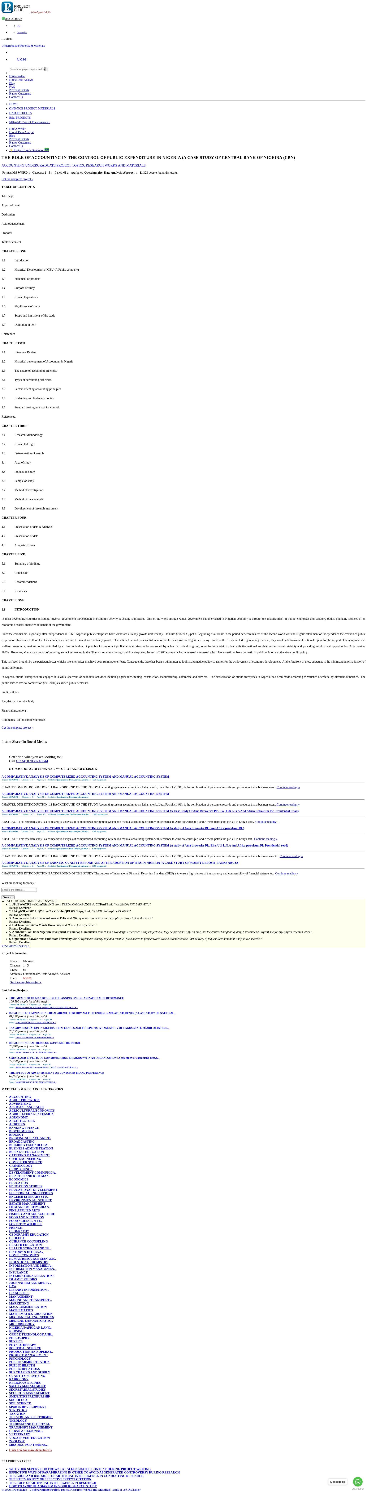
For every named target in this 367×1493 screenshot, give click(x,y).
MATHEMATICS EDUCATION (31, 1313)
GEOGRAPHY (19, 1231)
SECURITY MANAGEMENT (29, 1393)
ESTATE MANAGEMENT (27, 1203)
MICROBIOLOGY (22, 1324)
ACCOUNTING (20, 1096)
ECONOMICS (18, 1179)
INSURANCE (18, 1272)
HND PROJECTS (20, 113)
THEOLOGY (18, 1420)
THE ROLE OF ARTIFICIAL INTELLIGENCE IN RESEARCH (52, 1482)
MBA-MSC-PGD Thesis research (29, 122)
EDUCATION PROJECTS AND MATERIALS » (35, 1022)
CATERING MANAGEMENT (29, 1155)
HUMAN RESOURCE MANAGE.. (32, 1258)
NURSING (16, 1331)
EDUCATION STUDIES (25, 1186)
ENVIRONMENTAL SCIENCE (30, 1200)
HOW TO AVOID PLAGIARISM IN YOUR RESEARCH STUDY (53, 1486)
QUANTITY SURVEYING (27, 1375)
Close (21, 59)
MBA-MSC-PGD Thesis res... (28, 1444)
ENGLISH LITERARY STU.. (29, 1196)
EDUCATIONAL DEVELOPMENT (33, 1189)
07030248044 (13, 19)
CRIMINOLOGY (20, 1165)
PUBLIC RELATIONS (24, 1369)
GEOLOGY (17, 1238)
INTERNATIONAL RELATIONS (31, 1275)
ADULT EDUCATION (24, 1100)
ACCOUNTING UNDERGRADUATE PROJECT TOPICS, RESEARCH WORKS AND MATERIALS (74, 165)
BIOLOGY (16, 1134)
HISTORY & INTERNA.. (26, 1251)
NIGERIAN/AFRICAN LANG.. (30, 1327)
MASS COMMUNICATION (28, 1307)
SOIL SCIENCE (20, 1403)
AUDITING (17, 1124)
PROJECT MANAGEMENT (28, 1355)
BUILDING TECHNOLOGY (28, 1145)
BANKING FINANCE (24, 1127)
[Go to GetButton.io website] (358, 1489)
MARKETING (19, 1303)
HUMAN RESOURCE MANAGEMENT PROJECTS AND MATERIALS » (46, 1007)
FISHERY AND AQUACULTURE (32, 1213)
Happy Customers (20, 93)
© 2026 (56, 1489)
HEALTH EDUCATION (25, 1244)
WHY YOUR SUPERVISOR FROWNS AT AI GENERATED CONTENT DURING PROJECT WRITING (80, 1469)
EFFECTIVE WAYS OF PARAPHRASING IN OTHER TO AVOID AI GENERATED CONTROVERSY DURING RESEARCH (94, 1472)
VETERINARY (19, 1434)
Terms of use (119, 1489)
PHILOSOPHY (19, 1338)
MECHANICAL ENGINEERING (31, 1317)
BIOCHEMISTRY (21, 1131)
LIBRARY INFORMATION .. (29, 1289)
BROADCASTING (22, 1141)
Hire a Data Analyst (21, 79)
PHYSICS (16, 1341)
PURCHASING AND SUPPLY (29, 1372)
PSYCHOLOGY (20, 1358)
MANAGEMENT (21, 1296)
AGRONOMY (18, 1117)
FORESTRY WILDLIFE (25, 1224)
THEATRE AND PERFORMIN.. (31, 1417)
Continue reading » (288, 787)
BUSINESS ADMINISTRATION (31, 1148)
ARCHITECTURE (22, 1120)
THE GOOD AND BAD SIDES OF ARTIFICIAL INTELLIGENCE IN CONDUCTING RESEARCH (76, 1475)
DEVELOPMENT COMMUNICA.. (33, 1172)
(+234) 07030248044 (32, 761)
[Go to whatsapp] (358, 1481)
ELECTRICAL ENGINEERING (31, 1193)
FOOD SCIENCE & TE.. (25, 1220)
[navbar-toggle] (3, 39)
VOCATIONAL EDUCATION (29, 1437)
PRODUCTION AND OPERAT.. (31, 1351)
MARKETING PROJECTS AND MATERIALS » (35, 1052)
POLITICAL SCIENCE (25, 1348)
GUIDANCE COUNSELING (28, 1241)
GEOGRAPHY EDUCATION (29, 1234)
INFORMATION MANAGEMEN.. (32, 1269)
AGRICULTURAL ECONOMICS (32, 1110)
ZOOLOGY (17, 1441)
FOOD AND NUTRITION (26, 1217)
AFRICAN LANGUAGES (26, 1107)
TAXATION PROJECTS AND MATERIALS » (34, 1037)
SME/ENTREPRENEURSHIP (29, 1396)
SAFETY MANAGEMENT (27, 1386)
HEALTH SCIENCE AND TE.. (30, 1248)
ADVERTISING (20, 1103)
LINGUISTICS (19, 1293)
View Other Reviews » (15, 945)
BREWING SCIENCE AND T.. (30, 1138)
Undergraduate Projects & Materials (23, 45)
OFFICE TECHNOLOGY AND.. (31, 1334)
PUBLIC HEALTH (22, 1365)
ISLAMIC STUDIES (23, 1279)
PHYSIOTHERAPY (22, 1344)
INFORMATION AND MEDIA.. (30, 1265)
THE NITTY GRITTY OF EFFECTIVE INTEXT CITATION (50, 1479)
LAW (12, 1286)
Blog (12, 83)
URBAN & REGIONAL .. (26, 1431)
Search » (8, 897)
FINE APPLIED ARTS (24, 1210)
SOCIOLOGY (18, 1400)
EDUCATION (18, 1182)
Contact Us (22, 32)
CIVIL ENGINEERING (25, 1158)
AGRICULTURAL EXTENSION (31, 1114)
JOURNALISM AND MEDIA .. (30, 1282)
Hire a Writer (17, 76)
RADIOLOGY (18, 1379)
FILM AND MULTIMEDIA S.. (29, 1207)
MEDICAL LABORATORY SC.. (31, 1320)
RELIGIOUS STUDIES (25, 1382)
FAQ (19, 26)
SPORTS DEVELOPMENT (27, 1406)
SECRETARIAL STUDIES (27, 1389)
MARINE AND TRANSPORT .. (30, 1300)
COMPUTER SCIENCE (25, 1162)
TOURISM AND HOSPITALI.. (29, 1424)
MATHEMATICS (21, 1310)
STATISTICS (18, 1410)
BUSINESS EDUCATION (26, 1151)
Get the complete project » (17, 179)
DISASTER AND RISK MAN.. (29, 1176)
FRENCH (15, 1227)
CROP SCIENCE (20, 1169)
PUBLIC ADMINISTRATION (29, 1362)
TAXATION (17, 1413)
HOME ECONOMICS (24, 1255)
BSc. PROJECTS (20, 117)
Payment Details (19, 90)
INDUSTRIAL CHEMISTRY (28, 1262)
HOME (13, 103)
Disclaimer (133, 1489)
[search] (46, 69)
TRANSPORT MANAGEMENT (31, 1427)
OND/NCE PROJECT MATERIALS (32, 108)
